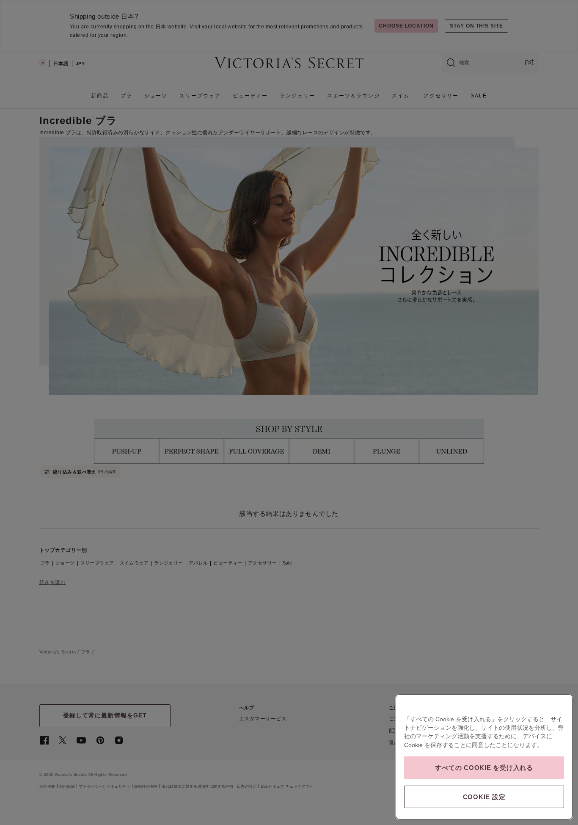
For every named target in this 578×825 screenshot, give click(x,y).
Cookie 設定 (484, 796)
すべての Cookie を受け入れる (484, 767)
